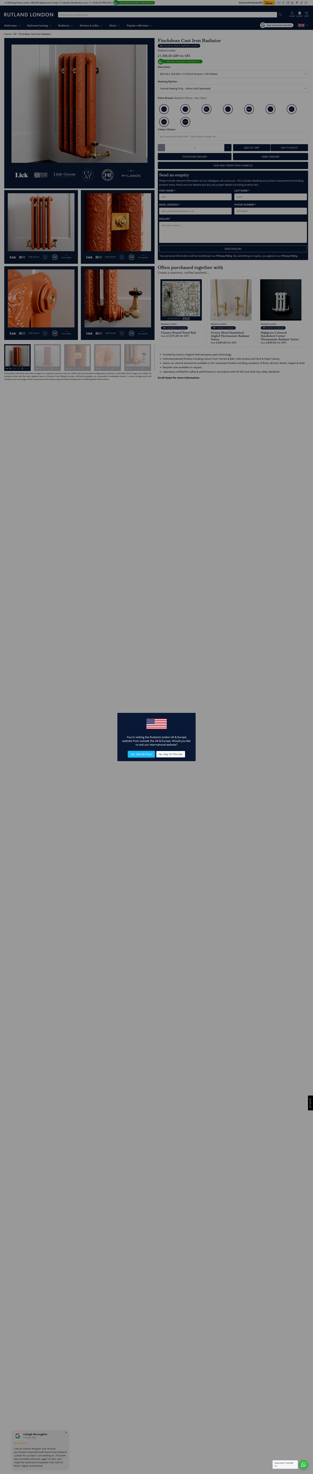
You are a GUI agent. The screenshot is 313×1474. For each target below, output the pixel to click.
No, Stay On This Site (170, 754)
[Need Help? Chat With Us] (303, 1464)
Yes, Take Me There (141, 754)
